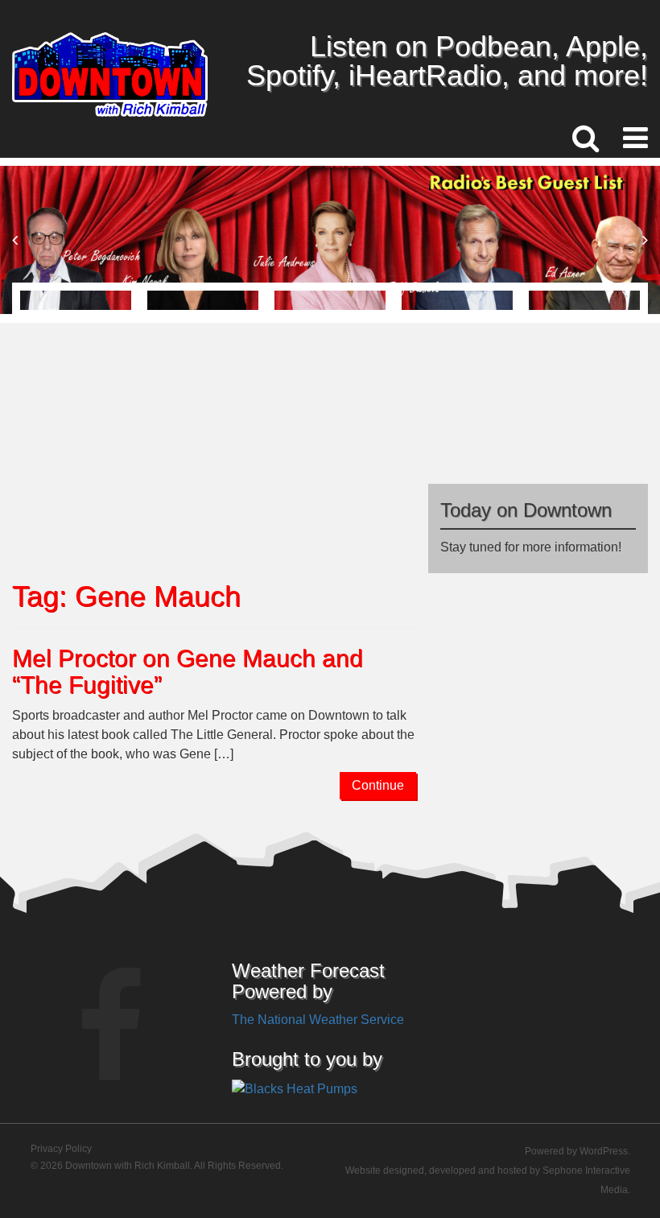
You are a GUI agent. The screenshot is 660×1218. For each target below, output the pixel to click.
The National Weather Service (318, 1019)
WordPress (604, 1151)
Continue (378, 785)
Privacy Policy (61, 1148)
